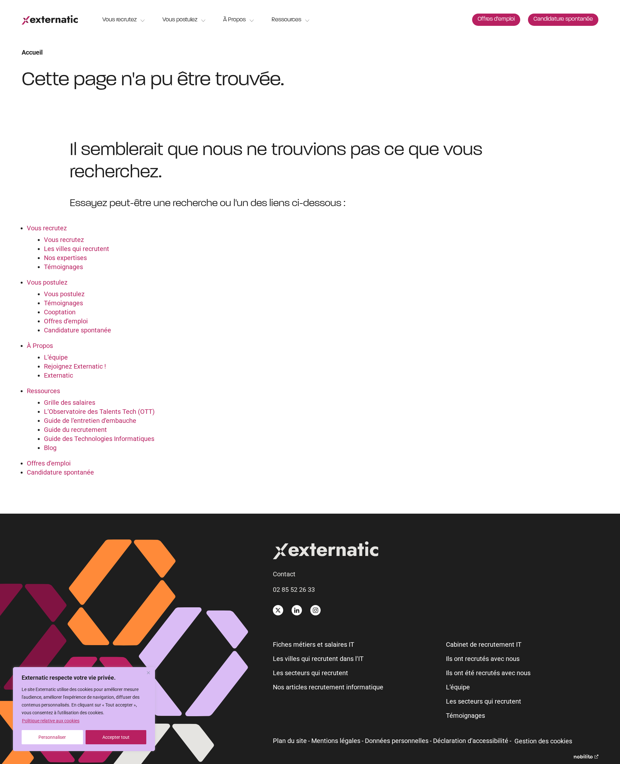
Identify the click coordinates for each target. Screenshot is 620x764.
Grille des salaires (69, 402)
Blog (50, 448)
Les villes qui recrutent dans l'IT (318, 659)
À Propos (234, 20)
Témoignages (63, 267)
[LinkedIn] (297, 610)
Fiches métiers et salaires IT (313, 644)
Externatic (58, 375)
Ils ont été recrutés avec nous (488, 673)
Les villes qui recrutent (76, 249)
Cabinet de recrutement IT (484, 644)
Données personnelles (397, 741)
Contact (284, 574)
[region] (84, 709)
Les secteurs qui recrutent (310, 673)
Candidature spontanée (563, 19)
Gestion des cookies (543, 741)
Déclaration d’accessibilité (470, 741)
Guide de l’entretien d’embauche (90, 420)
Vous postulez (179, 20)
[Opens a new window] (586, 756)
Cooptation (60, 312)
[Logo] (50, 20)
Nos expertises (65, 258)
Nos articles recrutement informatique (328, 687)
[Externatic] (435, 551)
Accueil (32, 52)
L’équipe (56, 357)
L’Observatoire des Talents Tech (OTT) (99, 411)
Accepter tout (115, 737)
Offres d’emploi (496, 19)
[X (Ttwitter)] (278, 610)
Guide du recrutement (75, 430)
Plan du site (290, 741)
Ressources (286, 20)
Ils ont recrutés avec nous (483, 659)
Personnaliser (52, 737)
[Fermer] (148, 672)
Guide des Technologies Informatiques (99, 439)
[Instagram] (315, 610)
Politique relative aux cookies (50, 720)
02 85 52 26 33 (294, 589)
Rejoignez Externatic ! (75, 366)
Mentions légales (335, 741)
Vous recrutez (119, 20)
